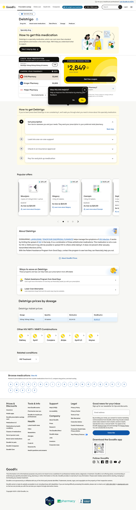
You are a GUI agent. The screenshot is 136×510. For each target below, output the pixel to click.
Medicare (72, 23)
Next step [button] (110, 129)
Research (52, 427)
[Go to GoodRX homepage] (9, 7)
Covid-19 (30, 443)
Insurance (9, 410)
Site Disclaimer (75, 418)
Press (51, 423)
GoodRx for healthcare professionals (35, 416)
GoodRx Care (10, 449)
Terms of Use (75, 415)
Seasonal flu (32, 447)
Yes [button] (82, 100)
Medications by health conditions (13, 427)
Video (29, 429)
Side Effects (53, 23)
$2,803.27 (97, 319)
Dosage (62, 23)
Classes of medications (13, 432)
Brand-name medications (37, 23)
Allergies (30, 436)
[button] (72, 7)
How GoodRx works (34, 407)
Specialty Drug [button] (28, 14)
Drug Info (23, 23)
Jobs (50, 438)
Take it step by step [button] (29, 49)
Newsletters (31, 432)
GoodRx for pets (11, 442)
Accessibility (53, 411)
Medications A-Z (11, 422)
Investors (52, 441)
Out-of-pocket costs (12, 435)
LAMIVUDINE (36, 239)
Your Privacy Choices (77, 434)
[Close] (84, 89)
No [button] (73, 100)
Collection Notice (76, 422)
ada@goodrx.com (122, 484)
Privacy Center (75, 411)
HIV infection (104, 239)
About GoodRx (53, 420)
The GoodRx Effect (55, 431)
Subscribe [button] (119, 433)
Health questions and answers (37, 450)
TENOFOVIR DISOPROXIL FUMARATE (57, 239)
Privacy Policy (75, 407)
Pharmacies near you (34, 411)
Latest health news (34, 425)
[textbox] (111, 412)
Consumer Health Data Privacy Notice (78, 430)
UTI (29, 440)
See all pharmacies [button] (37, 95)
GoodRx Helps (53, 434)
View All (34, 376)
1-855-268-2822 (110, 484)
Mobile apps (10, 413)
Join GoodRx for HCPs (127, 2)
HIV (39, 242)
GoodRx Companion (12, 446)
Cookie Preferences (77, 425)
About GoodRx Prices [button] (69, 258)
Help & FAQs (53, 407)
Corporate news (54, 445)
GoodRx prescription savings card (15, 418)
